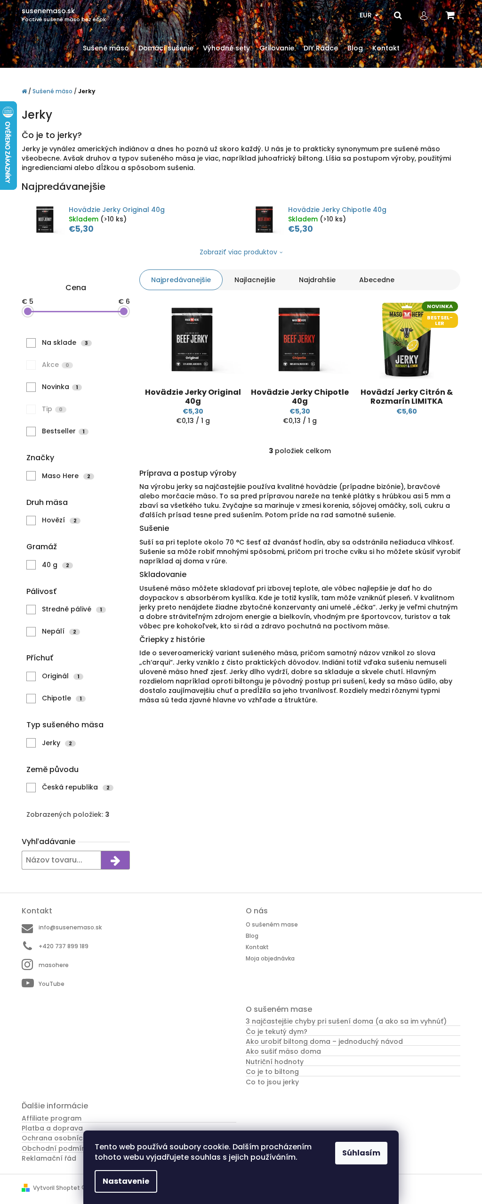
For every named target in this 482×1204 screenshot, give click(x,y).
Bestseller (63, 431)
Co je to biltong (272, 1071)
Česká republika (76, 787)
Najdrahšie (317, 280)
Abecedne (376, 280)
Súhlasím (361, 1152)
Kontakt (257, 947)
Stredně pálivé (72, 609)
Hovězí (59, 520)
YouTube (51, 983)
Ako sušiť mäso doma (283, 1051)
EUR (367, 15)
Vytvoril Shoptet (56, 1188)
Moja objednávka (270, 958)
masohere (54, 965)
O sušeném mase (272, 924)
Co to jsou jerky (272, 1082)
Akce (55, 364)
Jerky (57, 743)
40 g (55, 564)
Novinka (60, 386)
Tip (52, 409)
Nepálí (59, 631)
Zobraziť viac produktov (238, 252)
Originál (61, 676)
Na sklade (65, 342)
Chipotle (62, 698)
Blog (252, 936)
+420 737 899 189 (63, 946)
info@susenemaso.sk (70, 927)
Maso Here (66, 475)
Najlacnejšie (254, 280)
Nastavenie (126, 1181)
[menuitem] (106, 48)
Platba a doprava (52, 1128)
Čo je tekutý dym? (276, 1031)
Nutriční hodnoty (275, 1062)
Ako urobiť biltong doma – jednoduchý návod (324, 1041)
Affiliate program (51, 1118)
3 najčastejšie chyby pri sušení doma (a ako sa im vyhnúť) (346, 1021)
